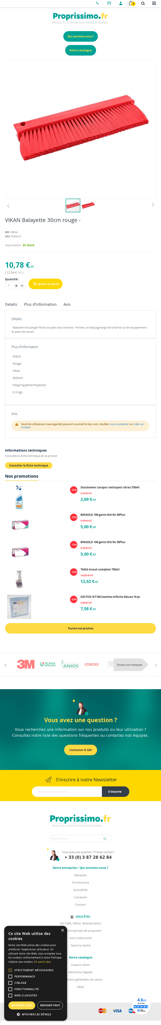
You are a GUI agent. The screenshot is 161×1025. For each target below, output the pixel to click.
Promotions (80, 882)
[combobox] (80, 838)
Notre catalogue (80, 50)
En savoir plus (42, 961)
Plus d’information (40, 304)
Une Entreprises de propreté (80, 931)
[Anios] (70, 664)
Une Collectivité (80, 938)
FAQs (80, 987)
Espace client (80, 965)
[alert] (35, 973)
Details (11, 304)
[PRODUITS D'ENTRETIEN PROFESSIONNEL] (80, 813)
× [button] (62, 930)
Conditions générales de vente (81, 979)
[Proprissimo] (17, 2)
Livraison (80, 897)
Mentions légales (80, 972)
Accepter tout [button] (21, 1005)
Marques (80, 875)
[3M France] (26, 664)
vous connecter (119, 424)
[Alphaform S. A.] (48, 664)
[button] (8, 205)
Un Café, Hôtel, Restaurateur (80, 923)
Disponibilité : (13, 245)
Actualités (80, 890)
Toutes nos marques (129, 665)
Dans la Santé (80, 945)
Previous (5, 665)
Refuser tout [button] (50, 1005)
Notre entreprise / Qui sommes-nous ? (80, 868)
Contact (80, 905)
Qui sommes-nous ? (81, 36)
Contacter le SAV (80, 750)
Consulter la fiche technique (28, 465)
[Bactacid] (92, 664)
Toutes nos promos (80, 628)
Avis (67, 304)
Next (156, 665)
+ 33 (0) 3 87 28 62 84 (88, 857)
